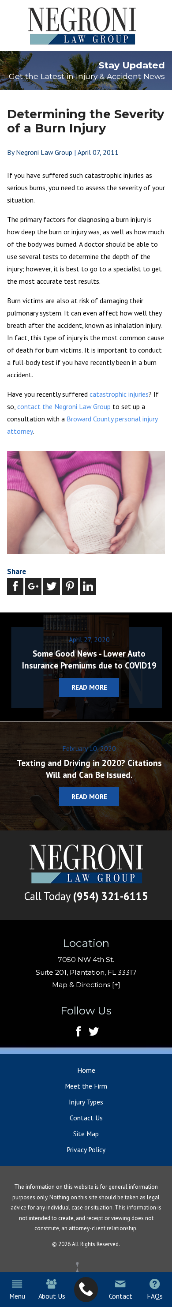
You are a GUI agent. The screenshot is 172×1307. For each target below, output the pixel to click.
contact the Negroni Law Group (64, 406)
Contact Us (86, 1117)
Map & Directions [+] (86, 984)
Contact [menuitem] (120, 1296)
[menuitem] (86, 1289)
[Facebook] (78, 1032)
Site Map (86, 1133)
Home (86, 1070)
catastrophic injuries (119, 394)
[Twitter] (94, 1032)
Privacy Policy (86, 1149)
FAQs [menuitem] (154, 1296)
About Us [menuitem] (51, 1296)
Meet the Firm (86, 1086)
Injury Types (86, 1101)
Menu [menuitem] (17, 1296)
